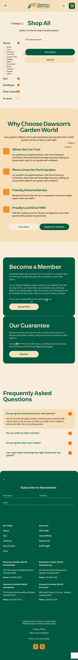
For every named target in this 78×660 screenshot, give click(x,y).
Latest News (45, 535)
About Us (43, 525)
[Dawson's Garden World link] (4, 479)
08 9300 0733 (16, 599)
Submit (5, 507)
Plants (6, 530)
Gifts (5, 551)
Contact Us (44, 540)
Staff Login (44, 546)
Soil (5, 535)
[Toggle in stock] (16, 98)
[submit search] (63, 6)
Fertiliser (7, 540)
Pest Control (9, 546)
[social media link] (35, 646)
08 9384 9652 (52, 577)
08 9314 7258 (51, 599)
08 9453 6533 (16, 577)
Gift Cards (44, 530)
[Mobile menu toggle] (5, 5)
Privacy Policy (39, 629)
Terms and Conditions (39, 632)
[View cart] (72, 6)
